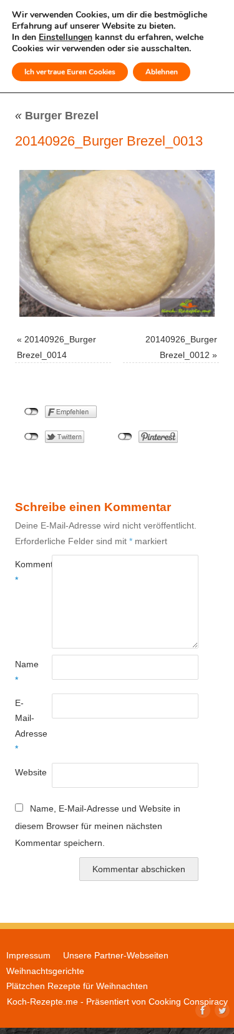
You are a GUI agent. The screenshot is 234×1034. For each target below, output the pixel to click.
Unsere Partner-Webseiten (115, 955)
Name (24, 671)
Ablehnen (161, 72)
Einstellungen (65, 37)
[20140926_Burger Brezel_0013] (117, 243)
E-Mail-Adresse (24, 725)
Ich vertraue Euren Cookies (69, 72)
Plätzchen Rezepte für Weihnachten (77, 986)
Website (24, 772)
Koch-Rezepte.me (42, 1002)
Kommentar (24, 571)
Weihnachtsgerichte (45, 971)
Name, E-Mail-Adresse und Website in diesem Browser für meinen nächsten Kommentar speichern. (97, 825)
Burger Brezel (57, 115)
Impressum (28, 955)
